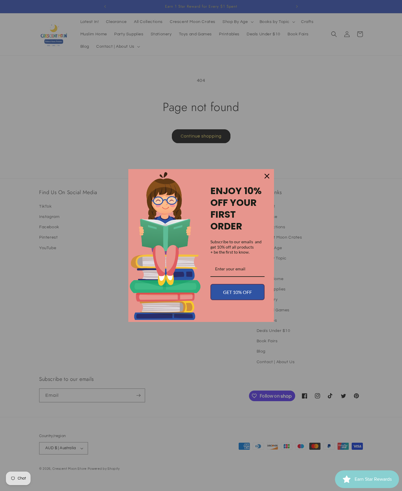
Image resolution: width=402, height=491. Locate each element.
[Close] (267, 176)
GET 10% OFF (237, 292)
